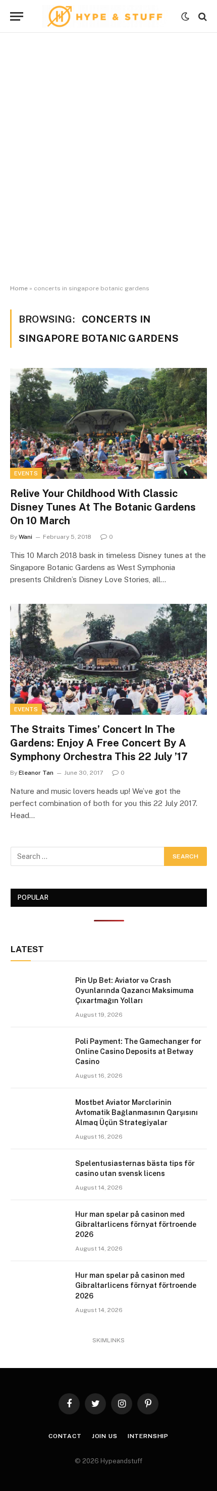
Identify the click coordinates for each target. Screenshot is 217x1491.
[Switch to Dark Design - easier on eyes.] (185, 16)
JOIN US (105, 1436)
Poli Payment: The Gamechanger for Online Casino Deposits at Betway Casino (138, 1051)
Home (19, 288)
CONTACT (65, 1436)
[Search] (201, 16)
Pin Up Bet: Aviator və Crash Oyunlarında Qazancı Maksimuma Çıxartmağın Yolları (134, 990)
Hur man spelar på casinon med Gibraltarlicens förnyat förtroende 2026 (135, 1224)
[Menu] (16, 16)
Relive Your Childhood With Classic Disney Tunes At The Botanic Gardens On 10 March (103, 507)
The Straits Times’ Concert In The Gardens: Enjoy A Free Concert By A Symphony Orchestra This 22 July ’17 (99, 743)
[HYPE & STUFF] (104, 16)
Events (26, 473)
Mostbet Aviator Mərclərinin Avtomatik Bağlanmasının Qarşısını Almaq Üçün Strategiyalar (136, 1112)
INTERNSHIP (148, 1436)
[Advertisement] (108, 158)
